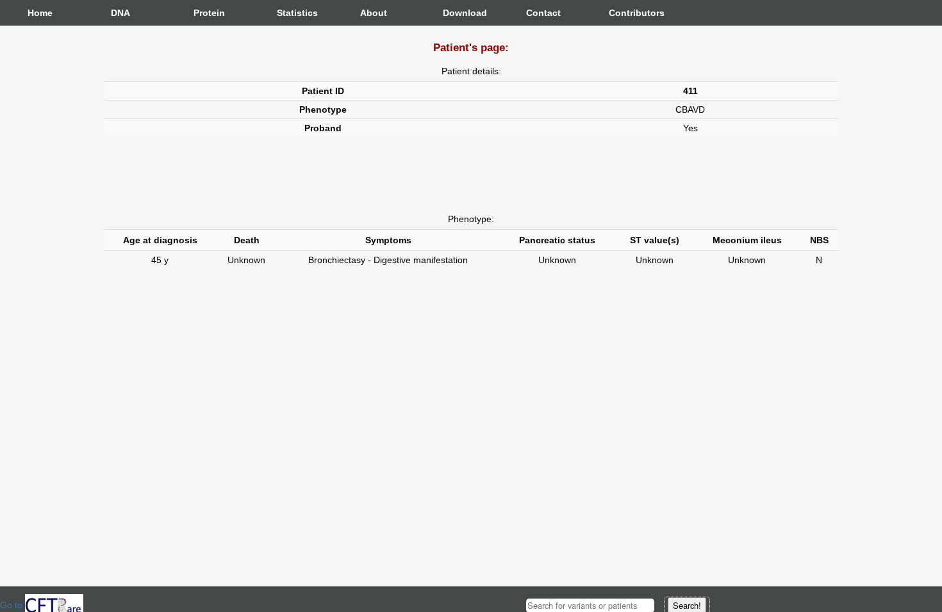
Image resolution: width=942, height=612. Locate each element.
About (373, 13)
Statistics (289, 13)
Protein (206, 13)
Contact (539, 13)
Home (40, 13)
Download (455, 13)
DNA (120, 13)
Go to (12, 605)
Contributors (621, 13)
